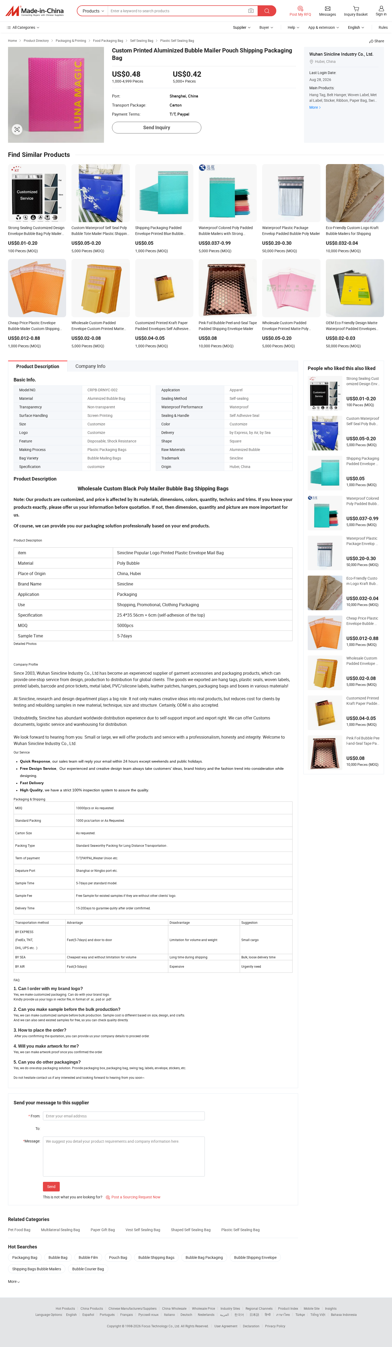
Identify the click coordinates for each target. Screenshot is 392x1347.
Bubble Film (88, 1257)
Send (51, 1186)
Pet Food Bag (19, 1229)
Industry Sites (230, 1308)
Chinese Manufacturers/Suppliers (133, 1308)
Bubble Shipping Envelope (255, 1257)
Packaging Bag (24, 1257)
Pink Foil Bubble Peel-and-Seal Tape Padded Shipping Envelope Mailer (362, 740)
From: (34, 1115)
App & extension (321, 27)
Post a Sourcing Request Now (133, 1196)
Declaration (251, 1326)
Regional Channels (259, 1308)
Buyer (264, 27)
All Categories (24, 27)
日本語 (254, 1314)
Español (88, 1314)
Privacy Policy (275, 1326)
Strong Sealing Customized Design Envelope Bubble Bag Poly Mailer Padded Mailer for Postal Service (363, 381)
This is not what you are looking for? (72, 1196)
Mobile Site (311, 1308)
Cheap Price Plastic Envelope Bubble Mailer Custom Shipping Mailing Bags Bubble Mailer (363, 621)
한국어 (239, 1314)
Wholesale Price (203, 1308)
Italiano (169, 1314)
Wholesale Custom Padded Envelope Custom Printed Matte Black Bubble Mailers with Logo (362, 661)
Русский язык (148, 1314)
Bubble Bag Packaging (204, 1257)
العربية (224, 1314)
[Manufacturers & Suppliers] (34, 11)
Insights (331, 1308)
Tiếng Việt (317, 1314)
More (313, 107)
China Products (92, 1308)
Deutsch (186, 1314)
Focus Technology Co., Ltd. (161, 1326)
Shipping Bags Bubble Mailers (36, 1268)
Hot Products (65, 1308)
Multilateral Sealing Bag (60, 1229)
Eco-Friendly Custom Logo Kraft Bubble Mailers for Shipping (363, 581)
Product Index (288, 1308)
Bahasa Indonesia (344, 1314)
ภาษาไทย (283, 1314)
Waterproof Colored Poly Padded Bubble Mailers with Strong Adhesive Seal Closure (362, 501)
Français (126, 1314)
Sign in (381, 14)
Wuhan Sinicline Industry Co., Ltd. (341, 54)
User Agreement (225, 1326)
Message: (31, 1140)
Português (107, 1314)
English (71, 1314)
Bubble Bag (58, 1257)
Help (291, 27)
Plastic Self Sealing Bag (240, 1229)
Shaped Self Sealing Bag (191, 1229)
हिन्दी (268, 1314)
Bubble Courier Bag (88, 1268)
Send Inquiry (156, 127)
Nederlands (206, 1314)
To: (37, 1128)
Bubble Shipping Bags (156, 1257)
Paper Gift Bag (103, 1229)
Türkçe (300, 1314)
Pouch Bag (118, 1257)
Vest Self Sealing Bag (143, 1229)
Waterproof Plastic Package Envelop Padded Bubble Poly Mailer (362, 541)
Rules (383, 27)
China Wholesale (174, 1308)
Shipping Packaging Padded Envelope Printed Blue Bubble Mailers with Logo (362, 461)
